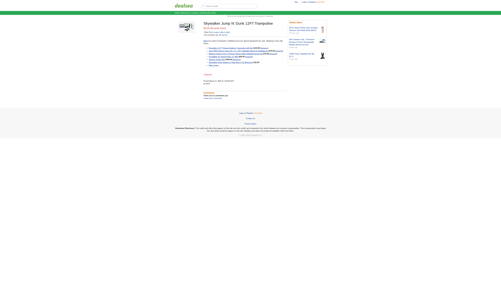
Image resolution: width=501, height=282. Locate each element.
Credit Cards (205, 13)
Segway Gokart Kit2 (217, 59)
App (296, 2)
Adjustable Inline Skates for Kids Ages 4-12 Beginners (231, 62)
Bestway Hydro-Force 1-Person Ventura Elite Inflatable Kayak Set (236, 54)
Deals (177, 13)
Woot (206, 41)
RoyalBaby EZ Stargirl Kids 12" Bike (223, 57)
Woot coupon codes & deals (219, 32)
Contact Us (250, 118)
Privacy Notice (250, 124)
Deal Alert (321, 2)
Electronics (185, 13)
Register (312, 2)
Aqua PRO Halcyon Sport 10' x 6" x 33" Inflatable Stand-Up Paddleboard (239, 51)
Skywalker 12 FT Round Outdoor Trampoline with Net (231, 48)
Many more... (214, 65)
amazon (264, 48)
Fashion (195, 13)
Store (214, 13)
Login (304, 2)
